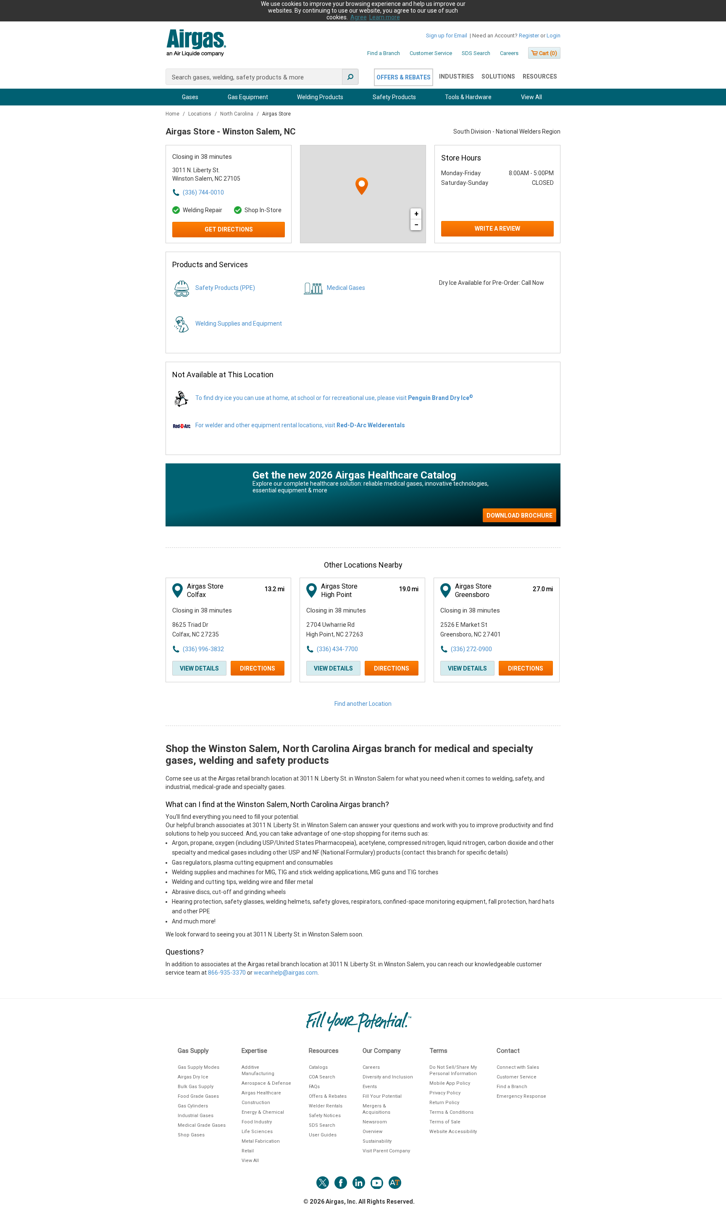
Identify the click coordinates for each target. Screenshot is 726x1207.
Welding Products (320, 97)
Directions (257, 668)
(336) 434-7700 (337, 649)
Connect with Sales (518, 1067)
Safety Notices (325, 1115)
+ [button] (416, 213)
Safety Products (394, 97)
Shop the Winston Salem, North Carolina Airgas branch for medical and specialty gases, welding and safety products (349, 754)
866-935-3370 (227, 972)
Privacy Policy (444, 1093)
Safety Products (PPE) (225, 287)
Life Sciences (257, 1131)
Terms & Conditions (451, 1112)
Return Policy (444, 1102)
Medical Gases (346, 287)
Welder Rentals (325, 1106)
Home (173, 114)
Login (553, 35)
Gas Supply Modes (198, 1067)
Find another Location (363, 703)
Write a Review (497, 228)
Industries (456, 76)
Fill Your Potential (382, 1096)
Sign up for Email (446, 35)
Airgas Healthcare (261, 1093)
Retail (248, 1151)
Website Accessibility (453, 1131)
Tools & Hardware (468, 97)
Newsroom (375, 1122)
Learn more (384, 17)
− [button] (416, 224)
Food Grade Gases (198, 1096)
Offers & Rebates (403, 77)
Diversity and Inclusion (388, 1077)
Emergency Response (521, 1096)
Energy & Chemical (263, 1112)
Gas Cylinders (193, 1106)
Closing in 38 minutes (202, 156)
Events (370, 1086)
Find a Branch (383, 53)
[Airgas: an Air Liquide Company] (196, 44)
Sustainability (377, 1141)
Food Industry (257, 1122)
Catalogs (318, 1067)
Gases (190, 97)
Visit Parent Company (386, 1151)
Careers (509, 53)
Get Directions (229, 229)
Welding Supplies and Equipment (238, 323)
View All (531, 97)
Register (529, 35)
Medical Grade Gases (202, 1125)
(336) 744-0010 (203, 192)
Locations (200, 114)
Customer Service (431, 53)
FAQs (314, 1086)
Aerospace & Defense (266, 1083)
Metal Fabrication (261, 1141)
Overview (372, 1131)
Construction (256, 1102)
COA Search (322, 1077)
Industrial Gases (195, 1115)
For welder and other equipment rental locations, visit (300, 425)
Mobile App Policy (449, 1083)
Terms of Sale (444, 1122)
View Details (199, 668)
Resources (540, 76)
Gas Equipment (248, 97)
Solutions (498, 76)
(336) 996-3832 (203, 649)
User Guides (323, 1135)
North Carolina (237, 114)
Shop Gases (191, 1135)
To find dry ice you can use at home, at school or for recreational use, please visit (334, 397)
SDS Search (476, 53)
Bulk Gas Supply (195, 1086)
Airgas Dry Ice (193, 1077)
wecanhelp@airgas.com (286, 972)
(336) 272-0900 (471, 649)
